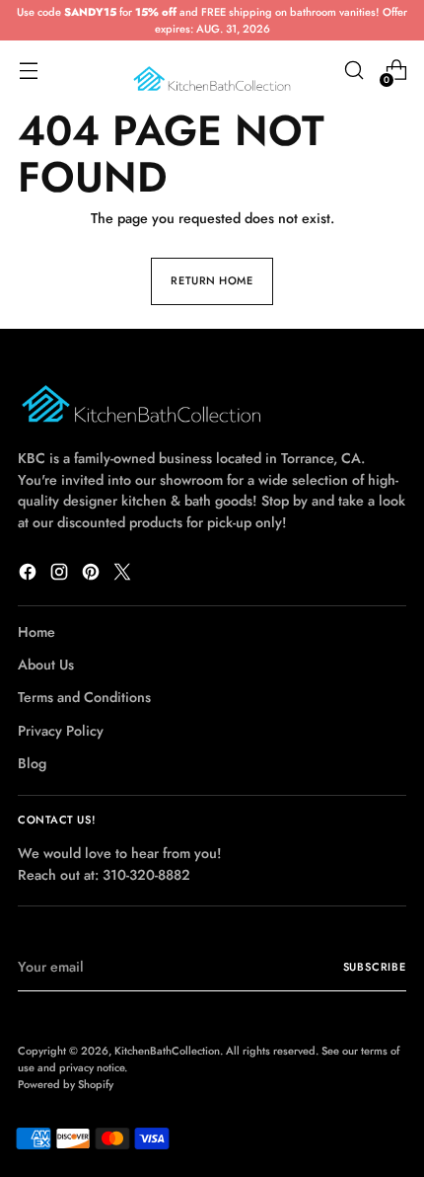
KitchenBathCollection (167, 1051)
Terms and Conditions (84, 697)
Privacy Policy (61, 731)
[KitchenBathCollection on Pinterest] (93, 575)
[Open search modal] (353, 70)
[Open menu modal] (28, 70)
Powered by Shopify (65, 1084)
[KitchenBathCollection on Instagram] (61, 575)
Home (36, 632)
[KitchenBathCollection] (212, 70)
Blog (32, 763)
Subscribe (375, 967)
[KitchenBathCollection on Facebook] (29, 575)
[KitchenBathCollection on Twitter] (124, 575)
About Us (46, 664)
